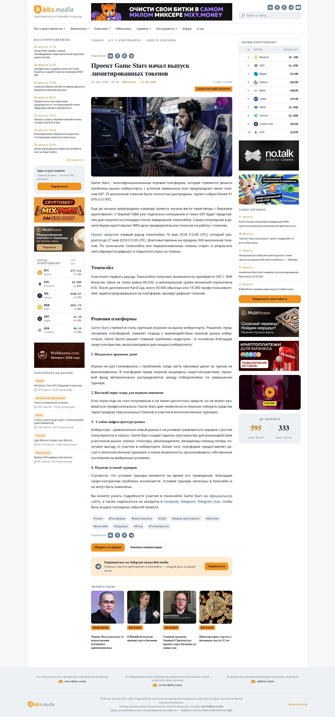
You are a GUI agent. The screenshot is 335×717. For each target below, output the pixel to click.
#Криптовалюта (142, 518)
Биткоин (135, 627)
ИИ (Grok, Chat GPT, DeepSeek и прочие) (58, 385)
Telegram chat (209, 501)
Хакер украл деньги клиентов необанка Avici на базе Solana (57, 150)
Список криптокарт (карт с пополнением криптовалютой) (58, 421)
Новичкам (102, 28)
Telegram (188, 501)
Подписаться (59, 186)
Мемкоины (100, 627)
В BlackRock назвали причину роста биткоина (142, 638)
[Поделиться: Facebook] (117, 56)
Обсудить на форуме (108, 547)
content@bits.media (170, 685)
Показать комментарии (146, 547)
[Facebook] (277, 7)
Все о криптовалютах (49, 28)
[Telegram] (291, 7)
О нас (200, 28)
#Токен (98, 518)
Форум (187, 28)
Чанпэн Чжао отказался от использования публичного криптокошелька (107, 642)
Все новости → (76, 160)
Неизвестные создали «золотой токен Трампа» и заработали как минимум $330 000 (58, 72)
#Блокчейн (100, 526)
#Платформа (117, 518)
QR (229, 710)
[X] (284, 7)
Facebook (171, 501)
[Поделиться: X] (124, 56)
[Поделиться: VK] (110, 56)
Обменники (123, 28)
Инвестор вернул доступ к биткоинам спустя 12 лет (215, 638)
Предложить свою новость (270, 299)
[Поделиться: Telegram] (131, 56)
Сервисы (143, 28)
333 (283, 427)
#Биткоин (212, 518)
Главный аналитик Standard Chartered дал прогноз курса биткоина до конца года (179, 642)
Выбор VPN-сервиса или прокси (53, 457)
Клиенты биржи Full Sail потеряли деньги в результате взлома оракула (59, 88)
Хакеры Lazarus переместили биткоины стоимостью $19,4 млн (57, 121)
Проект (97, 234)
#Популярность (159, 526)
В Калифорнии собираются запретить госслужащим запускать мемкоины (56, 135)
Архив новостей (297, 704)
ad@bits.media (265, 681)
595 (256, 427)
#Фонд (138, 526)
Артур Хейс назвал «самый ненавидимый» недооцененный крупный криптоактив (59, 54)
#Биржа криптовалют (186, 518)
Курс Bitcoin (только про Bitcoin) (53, 440)
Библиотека (80, 28)
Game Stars (100, 327)
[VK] (270, 7)
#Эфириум (121, 526)
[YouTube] (298, 7)
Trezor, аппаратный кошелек (51, 402)
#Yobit (162, 518)
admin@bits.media (75, 681)
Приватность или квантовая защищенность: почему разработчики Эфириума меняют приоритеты (57, 105)
